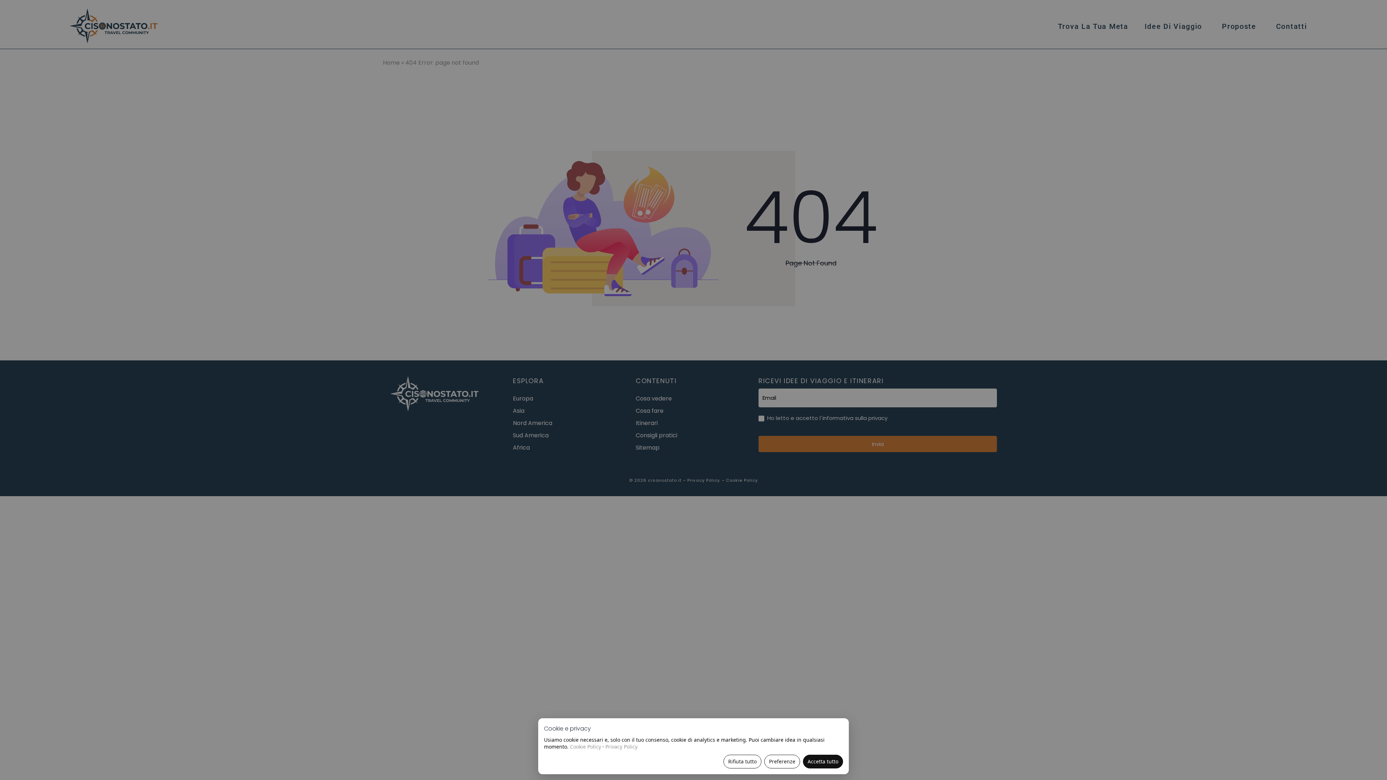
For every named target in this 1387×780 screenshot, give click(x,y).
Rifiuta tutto (742, 761)
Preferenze (782, 761)
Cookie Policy (585, 746)
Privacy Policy (621, 746)
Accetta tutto (823, 761)
